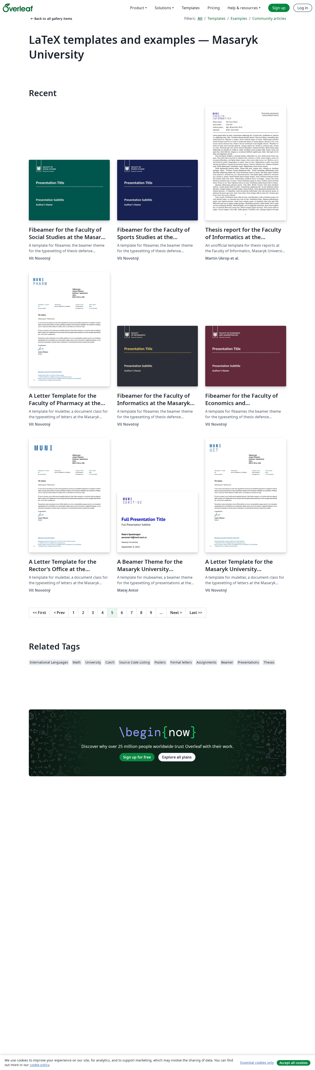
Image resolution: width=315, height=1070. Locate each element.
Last (196, 612)
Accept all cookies (293, 1063)
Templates (217, 18)
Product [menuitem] (137, 7)
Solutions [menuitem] (163, 7)
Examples (239, 18)
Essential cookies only (257, 1062)
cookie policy (39, 1065)
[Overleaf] (18, 8)
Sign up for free (137, 757)
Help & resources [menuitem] (243, 7)
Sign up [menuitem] (278, 7)
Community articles (269, 18)
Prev (59, 612)
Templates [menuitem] (191, 7)
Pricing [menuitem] (214, 7)
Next (176, 612)
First (39, 612)
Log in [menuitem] (302, 7)
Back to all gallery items (51, 18)
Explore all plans (177, 757)
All (200, 18)
